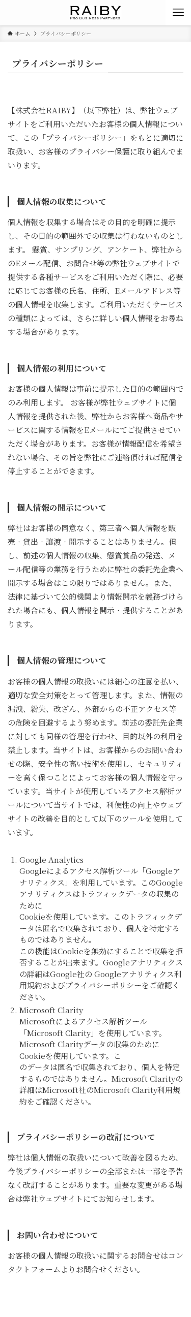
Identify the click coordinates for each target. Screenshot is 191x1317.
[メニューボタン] (178, 12)
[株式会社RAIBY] (95, 12)
